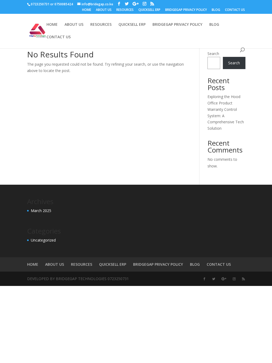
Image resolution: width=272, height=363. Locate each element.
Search (213, 53)
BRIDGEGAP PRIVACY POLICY (186, 10)
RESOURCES (125, 10)
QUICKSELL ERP (149, 10)
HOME (86, 10)
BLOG (216, 10)
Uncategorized (43, 240)
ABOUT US (104, 10)
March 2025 (41, 210)
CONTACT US (235, 10)
